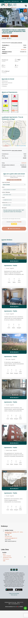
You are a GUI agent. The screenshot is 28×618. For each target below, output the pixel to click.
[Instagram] (14, 570)
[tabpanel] (14, 18)
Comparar (15, 36)
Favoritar (6, 36)
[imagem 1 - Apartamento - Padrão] (14, 251)
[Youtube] (17, 570)
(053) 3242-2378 (15, 1)
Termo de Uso (14, 594)
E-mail (3, 197)
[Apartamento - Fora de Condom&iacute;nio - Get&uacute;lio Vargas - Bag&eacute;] (10, 5)
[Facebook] (11, 570)
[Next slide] (25, 17)
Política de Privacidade (14, 593)
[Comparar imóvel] (25, 246)
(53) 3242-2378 (8, 536)
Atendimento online (7, 557)
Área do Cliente (7, 1)
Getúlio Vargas (8, 31)
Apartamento (6, 30)
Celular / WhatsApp (6, 192)
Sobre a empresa (7, 555)
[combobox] (14, 184)
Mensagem (4, 207)
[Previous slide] (2, 17)
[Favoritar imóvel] (25, 244)
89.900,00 (23, 49)
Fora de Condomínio (18, 30)
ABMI (4, 560)
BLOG (4, 554)
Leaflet (17, 145)
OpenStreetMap (23, 145)
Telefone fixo (6, 202)
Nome (3, 187)
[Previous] (3, 251)
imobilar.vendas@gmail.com (11, 538)
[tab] (21, 10)
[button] (21, 1)
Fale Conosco (6, 559)
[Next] (24, 251)
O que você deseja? (6, 182)
